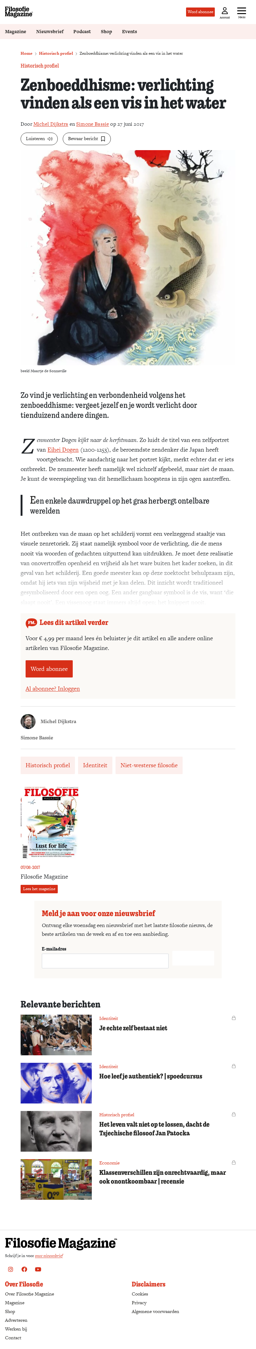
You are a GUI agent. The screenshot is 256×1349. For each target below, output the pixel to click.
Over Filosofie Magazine (29, 1294)
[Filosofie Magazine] (19, 12)
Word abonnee (200, 12)
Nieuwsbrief (49, 31)
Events (129, 31)
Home (26, 53)
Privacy (139, 1302)
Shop (106, 31)
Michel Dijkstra (50, 124)
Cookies (140, 1294)
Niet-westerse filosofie (149, 765)
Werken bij (16, 1329)
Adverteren (16, 1320)
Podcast (82, 31)
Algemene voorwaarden (155, 1311)
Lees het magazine (39, 889)
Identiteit (95, 765)
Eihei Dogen (63, 449)
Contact (13, 1337)
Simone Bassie (92, 124)
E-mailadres (54, 949)
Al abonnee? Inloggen (53, 688)
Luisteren (35, 138)
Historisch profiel (56, 53)
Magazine (15, 31)
